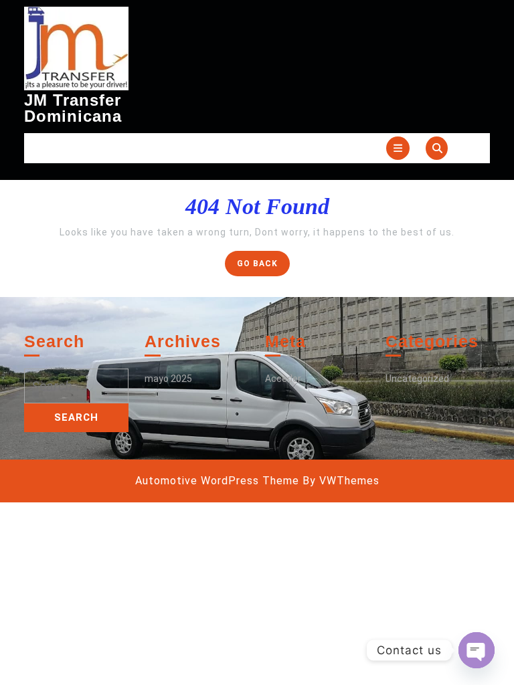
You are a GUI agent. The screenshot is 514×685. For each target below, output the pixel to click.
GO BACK (263, 266)
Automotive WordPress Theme (217, 480)
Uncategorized (417, 378)
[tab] (398, 148)
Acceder (283, 378)
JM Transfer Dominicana (73, 108)
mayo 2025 (168, 378)
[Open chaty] (476, 650)
